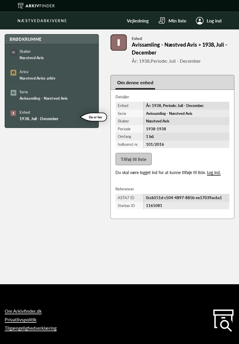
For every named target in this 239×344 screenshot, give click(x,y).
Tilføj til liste (134, 159)
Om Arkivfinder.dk (23, 311)
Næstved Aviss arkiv (37, 78)
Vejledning (138, 20)
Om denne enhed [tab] (135, 82)
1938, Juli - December (39, 118)
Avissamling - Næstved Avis (44, 98)
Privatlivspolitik (20, 319)
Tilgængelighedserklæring (31, 328)
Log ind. (214, 172)
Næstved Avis (32, 57)
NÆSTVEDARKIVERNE (42, 20)
